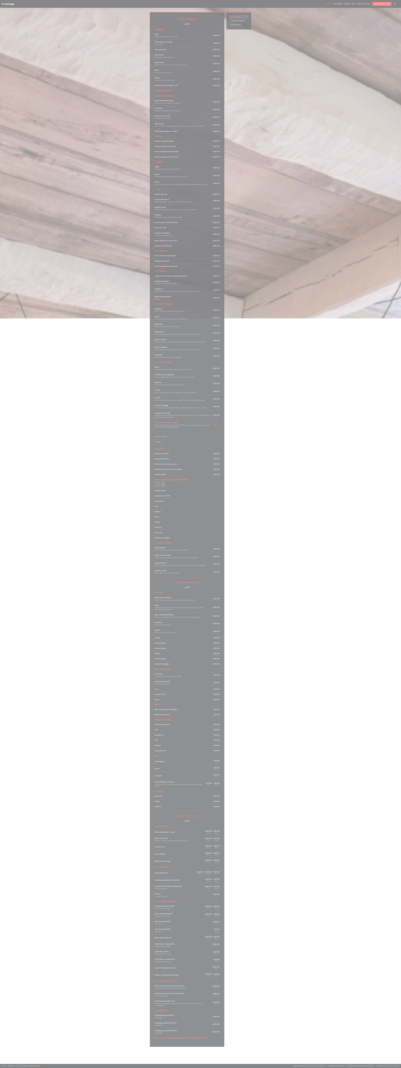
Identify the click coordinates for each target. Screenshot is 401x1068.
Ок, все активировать (180, 535)
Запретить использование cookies (201, 535)
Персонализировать (221, 535)
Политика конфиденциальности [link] (201, 537)
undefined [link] (201, 540)
